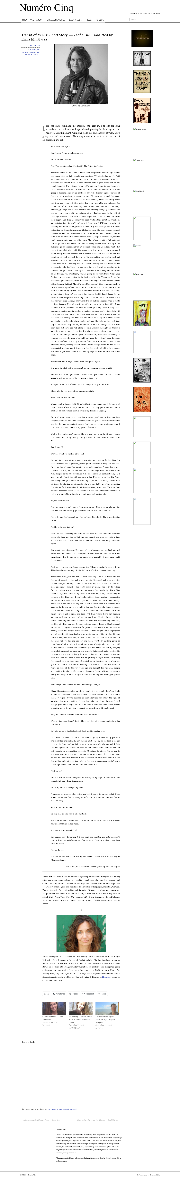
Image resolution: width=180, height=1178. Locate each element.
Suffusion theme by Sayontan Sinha (148, 1175)
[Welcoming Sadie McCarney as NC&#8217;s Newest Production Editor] (81, 1008)
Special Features (56, 20)
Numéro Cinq (46, 7)
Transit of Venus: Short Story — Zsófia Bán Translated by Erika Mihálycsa (67, 37)
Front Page (28, 20)
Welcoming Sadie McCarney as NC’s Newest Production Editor (80, 1019)
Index (89, 20)
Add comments (35, 45)
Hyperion (106, 976)
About (39, 20)
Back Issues (75, 20)
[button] (81, 74)
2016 (29, 50)
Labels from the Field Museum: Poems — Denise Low (41, 1120)
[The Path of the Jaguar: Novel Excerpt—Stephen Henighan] (107, 1008)
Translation (32, 52)
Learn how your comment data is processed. (62, 1109)
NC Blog (100, 20)
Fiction (34, 50)
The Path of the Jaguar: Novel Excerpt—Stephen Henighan (105, 1019)
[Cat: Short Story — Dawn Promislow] (54, 1008)
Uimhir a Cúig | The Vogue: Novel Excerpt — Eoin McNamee (97, 1120)
